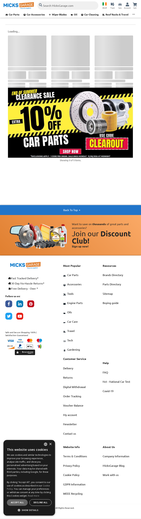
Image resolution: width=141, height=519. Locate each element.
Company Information (116, 456)
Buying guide (111, 303)
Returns (68, 377)
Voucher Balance (73, 405)
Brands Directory (113, 275)
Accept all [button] (17, 502)
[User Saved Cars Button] (120, 4)
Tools (70, 293)
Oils (69, 312)
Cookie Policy (71, 474)
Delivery (68, 368)
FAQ (105, 372)
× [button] (50, 444)
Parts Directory (112, 284)
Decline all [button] (40, 502)
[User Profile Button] (127, 4)
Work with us (111, 474)
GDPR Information (74, 484)
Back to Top (70, 210)
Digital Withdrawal (74, 387)
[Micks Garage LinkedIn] (21, 305)
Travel (71, 330)
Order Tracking (72, 396)
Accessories (74, 284)
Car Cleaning (91, 14)
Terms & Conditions (75, 456)
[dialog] (29, 478)
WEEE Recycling (73, 493)
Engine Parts (75, 303)
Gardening (73, 349)
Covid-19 (108, 391)
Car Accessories (36, 14)
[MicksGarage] (19, 5)
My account (70, 414)
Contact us (69, 433)
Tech (70, 340)
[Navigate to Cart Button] (135, 4)
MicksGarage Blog (113, 465)
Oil (75, 14)
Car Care (72, 321)
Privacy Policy (71, 465)
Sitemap (108, 293)
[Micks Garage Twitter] (10, 318)
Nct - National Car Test (116, 381)
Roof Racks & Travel (117, 14)
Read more (33, 495)
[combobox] (45, 444)
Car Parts (14, 14)
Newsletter (70, 424)
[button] (29, 510)
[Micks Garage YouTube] (21, 318)
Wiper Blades (59, 14)
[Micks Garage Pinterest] (32, 305)
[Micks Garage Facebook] (10, 305)
